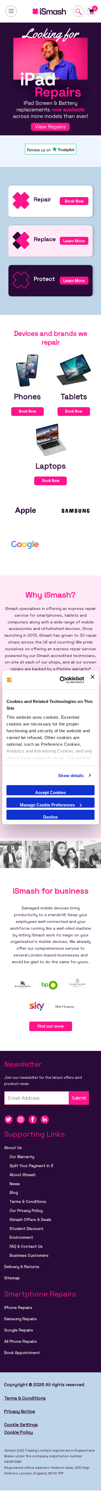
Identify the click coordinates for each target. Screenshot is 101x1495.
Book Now (74, 201)
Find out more (51, 1026)
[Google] (25, 543)
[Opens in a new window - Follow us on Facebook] (34, 1119)
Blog (14, 1192)
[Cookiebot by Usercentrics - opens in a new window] (62, 680)
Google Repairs (18, 1330)
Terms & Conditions (28, 1201)
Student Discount (26, 1228)
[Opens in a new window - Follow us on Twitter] (10, 1119)
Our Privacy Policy (26, 1210)
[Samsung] (76, 510)
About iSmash (23, 1174)
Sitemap (12, 1277)
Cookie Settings (21, 1425)
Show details (71, 775)
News (15, 1183)
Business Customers (29, 1255)
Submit (79, 1098)
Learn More (74, 240)
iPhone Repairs (18, 1307)
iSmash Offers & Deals (30, 1219)
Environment (21, 1237)
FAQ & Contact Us (26, 1246)
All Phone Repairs (20, 1341)
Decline (50, 817)
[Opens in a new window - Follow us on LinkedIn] (46, 1119)
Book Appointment (22, 1352)
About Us (13, 1147)
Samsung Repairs (20, 1318)
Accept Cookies (50, 792)
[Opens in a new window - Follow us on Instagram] (22, 1119)
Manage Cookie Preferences (47, 804)
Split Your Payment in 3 (31, 1165)
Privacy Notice (19, 1411)
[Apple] (25, 510)
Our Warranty (22, 1156)
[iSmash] (50, 11)
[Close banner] (93, 680)
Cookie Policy (18, 1432)
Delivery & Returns (21, 1266)
